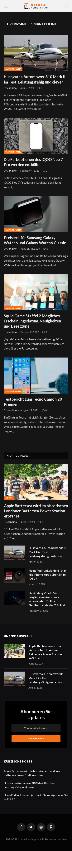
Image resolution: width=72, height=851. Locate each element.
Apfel (9, 498)
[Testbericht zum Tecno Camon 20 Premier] (36, 375)
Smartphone (13, 69)
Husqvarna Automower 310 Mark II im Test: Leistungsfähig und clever (47, 552)
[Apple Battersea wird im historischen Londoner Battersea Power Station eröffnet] (36, 482)
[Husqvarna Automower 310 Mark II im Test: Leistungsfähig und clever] (36, 53)
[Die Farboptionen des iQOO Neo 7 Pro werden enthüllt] (36, 136)
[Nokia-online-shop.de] (36, 6)
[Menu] (6, 6)
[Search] (66, 6)
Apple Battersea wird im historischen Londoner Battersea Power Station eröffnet (36, 510)
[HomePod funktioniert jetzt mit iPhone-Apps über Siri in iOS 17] (14, 575)
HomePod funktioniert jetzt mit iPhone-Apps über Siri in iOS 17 (47, 574)
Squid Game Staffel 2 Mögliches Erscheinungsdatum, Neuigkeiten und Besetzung (32, 320)
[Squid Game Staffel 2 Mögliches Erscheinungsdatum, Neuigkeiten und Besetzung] (36, 292)
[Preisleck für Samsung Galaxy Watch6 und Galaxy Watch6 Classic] (36, 214)
